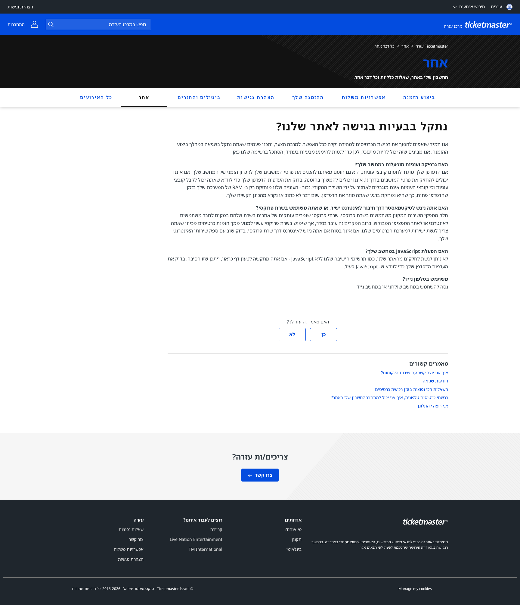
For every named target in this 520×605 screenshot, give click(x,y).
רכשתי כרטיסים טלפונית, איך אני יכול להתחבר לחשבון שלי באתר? (389, 397)
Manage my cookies (415, 589)
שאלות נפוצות (131, 529)
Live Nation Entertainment (196, 539)
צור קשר (136, 539)
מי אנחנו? (293, 529)
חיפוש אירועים (472, 6)
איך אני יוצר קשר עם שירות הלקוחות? (414, 373)
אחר (405, 46)
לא (292, 334)
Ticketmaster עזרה (432, 46)
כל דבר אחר (385, 46)
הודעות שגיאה (435, 381)
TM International (205, 549)
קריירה (216, 529)
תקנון (297, 539)
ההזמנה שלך (308, 97)
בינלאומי (294, 549)
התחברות (16, 24)
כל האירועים (96, 97)
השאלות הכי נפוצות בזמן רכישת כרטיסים (411, 389)
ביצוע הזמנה (419, 97)
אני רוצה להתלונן (433, 406)
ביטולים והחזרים (199, 97)
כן (323, 334)
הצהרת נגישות (20, 7)
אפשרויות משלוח (364, 97)
